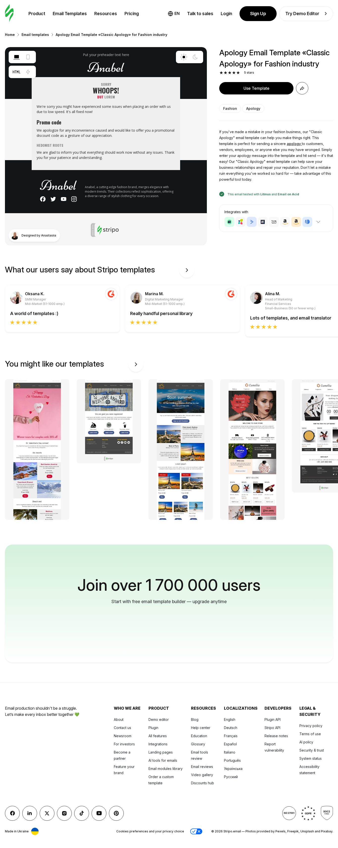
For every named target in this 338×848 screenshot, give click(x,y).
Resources (105, 13)
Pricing (131, 13)
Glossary (198, 744)
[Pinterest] (116, 813)
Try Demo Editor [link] (302, 13)
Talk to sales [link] (200, 13)
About (118, 719)
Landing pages (160, 752)
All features (157, 736)
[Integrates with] (318, 222)
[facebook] (12, 813)
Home (10, 34)
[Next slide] (186, 270)
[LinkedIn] (29, 813)
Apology (253, 108)
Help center (200, 728)
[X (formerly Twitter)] (47, 813)
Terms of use (310, 734)
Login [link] (226, 13)
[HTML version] (16, 72)
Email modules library (165, 768)
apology (294, 144)
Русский (231, 777)
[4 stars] (234, 72)
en (177, 13)
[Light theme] (184, 57)
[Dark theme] (195, 57)
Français (231, 736)
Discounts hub (202, 783)
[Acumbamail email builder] (274, 222)
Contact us (122, 728)
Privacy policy (310, 726)
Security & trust (311, 750)
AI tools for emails (162, 760)
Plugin (153, 728)
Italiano (229, 752)
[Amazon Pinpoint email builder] (285, 222)
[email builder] (9, 13)
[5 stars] (238, 72)
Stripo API (272, 728)
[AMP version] (28, 72)
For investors (124, 744)
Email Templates (70, 13)
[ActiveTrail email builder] (263, 222)
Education (199, 736)
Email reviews (202, 766)
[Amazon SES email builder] (296, 222)
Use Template (256, 88)
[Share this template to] (302, 88)
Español (230, 744)
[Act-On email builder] (240, 222)
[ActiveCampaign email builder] (252, 222)
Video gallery (202, 775)
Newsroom (122, 736)
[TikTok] (81, 813)
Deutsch (230, 728)
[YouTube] (99, 813)
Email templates (35, 34)
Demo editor (158, 719)
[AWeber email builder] (307, 222)
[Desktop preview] (16, 57)
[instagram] (64, 813)
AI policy (306, 742)
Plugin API (273, 719)
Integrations (158, 744)
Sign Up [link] (258, 13)
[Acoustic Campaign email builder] (229, 222)
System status (310, 758)
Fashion (230, 108)
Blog (194, 719)
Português (232, 760)
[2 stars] (225, 72)
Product (36, 13)
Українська (233, 768)
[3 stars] (230, 72)
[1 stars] (221, 72)
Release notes (276, 736)
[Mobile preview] (28, 57)
